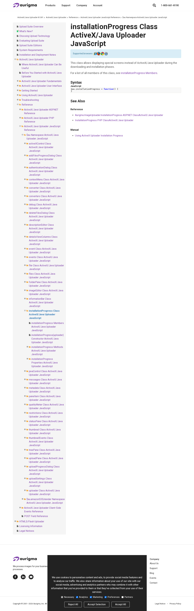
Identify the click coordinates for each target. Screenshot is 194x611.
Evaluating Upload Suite (31, 40)
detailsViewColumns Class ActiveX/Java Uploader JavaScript (43, 240)
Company (81, 5)
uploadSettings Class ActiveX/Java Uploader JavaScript (41, 482)
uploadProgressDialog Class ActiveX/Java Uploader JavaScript (44, 470)
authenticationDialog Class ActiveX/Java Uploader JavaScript (43, 171)
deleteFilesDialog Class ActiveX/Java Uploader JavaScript (42, 216)
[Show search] (154, 5)
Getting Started (30, 90)
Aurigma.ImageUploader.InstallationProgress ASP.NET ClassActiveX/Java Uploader (119, 115)
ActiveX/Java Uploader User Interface (42, 85)
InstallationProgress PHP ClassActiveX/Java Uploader (104, 120)
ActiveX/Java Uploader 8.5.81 (30, 17)
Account (97, 5)
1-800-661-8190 (170, 5)
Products (50, 5)
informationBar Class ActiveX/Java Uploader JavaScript (41, 302)
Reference (73, 17)
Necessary (69, 597)
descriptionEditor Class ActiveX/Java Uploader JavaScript (41, 228)
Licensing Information (30, 526)
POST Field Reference (36, 516)
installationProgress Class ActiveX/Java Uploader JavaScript (44, 314)
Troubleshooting (30, 100)
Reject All (73, 604)
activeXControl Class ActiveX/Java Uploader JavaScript (41, 147)
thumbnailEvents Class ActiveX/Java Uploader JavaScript (41, 442)
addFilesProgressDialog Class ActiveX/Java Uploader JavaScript (45, 159)
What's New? (26, 31)
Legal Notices (26, 530)
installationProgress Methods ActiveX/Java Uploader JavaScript (47, 351)
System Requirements (31, 50)
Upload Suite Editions (30, 45)
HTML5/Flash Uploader (31, 521)
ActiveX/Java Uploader (56, 17)
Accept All (120, 604)
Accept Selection (97, 604)
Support (66, 5)
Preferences (114, 597)
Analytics (83, 597)
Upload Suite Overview (31, 26)
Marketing (98, 597)
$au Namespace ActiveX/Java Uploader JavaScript (144, 17)
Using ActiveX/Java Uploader (37, 95)
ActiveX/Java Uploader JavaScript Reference (100, 17)
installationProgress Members (139, 73)
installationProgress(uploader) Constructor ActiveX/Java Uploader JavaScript (47, 339)
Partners (129, 597)
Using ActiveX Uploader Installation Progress (99, 135)
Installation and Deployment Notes (37, 54)
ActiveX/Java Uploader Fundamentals (42, 81)
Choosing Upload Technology (34, 36)
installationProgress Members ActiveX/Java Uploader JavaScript (47, 327)
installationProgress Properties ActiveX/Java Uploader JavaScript (44, 363)
